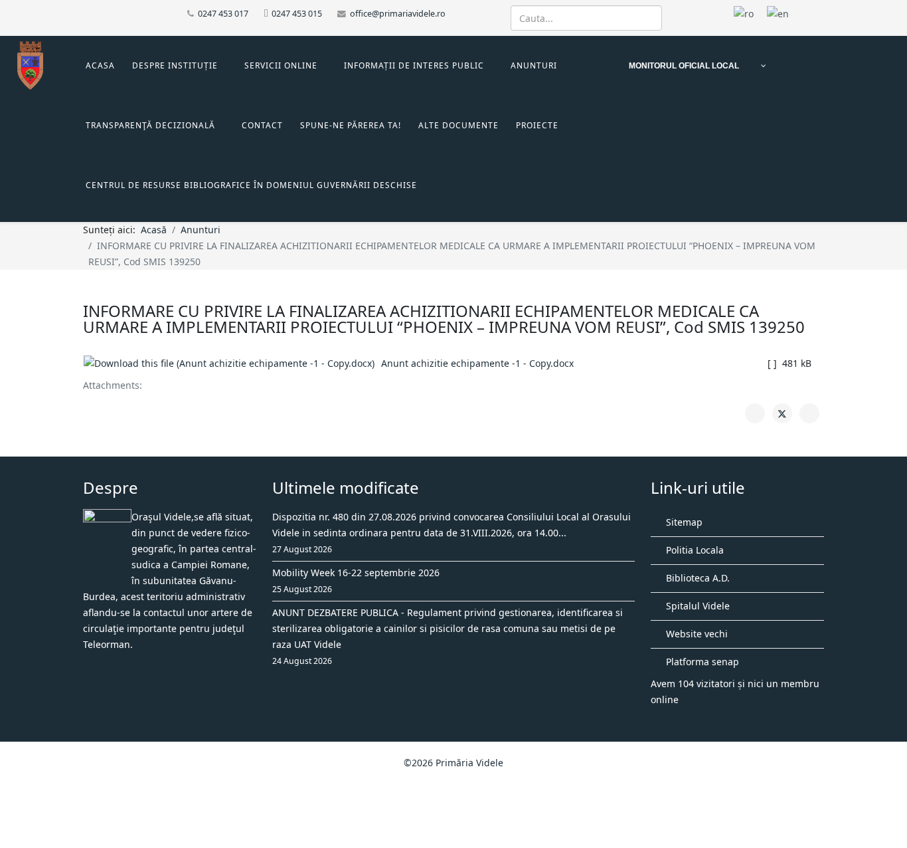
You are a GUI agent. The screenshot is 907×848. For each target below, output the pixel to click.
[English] (777, 13)
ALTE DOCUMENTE (458, 125)
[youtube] (104, 13)
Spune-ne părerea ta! (350, 125)
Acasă (154, 229)
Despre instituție (175, 65)
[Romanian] (743, 13)
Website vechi (695, 633)
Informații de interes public (414, 65)
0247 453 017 (223, 13)
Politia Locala (693, 550)
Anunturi (534, 65)
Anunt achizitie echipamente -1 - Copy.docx (477, 363)
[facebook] (88, 13)
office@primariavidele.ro (398, 13)
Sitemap (682, 522)
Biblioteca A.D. (696, 578)
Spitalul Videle (696, 605)
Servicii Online (280, 65)
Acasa (100, 65)
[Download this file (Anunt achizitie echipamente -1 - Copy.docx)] (232, 363)
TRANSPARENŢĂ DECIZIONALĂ (150, 125)
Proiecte (537, 125)
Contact (262, 125)
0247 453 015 (297, 13)
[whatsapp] (121, 13)
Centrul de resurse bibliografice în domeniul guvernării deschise (251, 185)
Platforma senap (701, 661)
